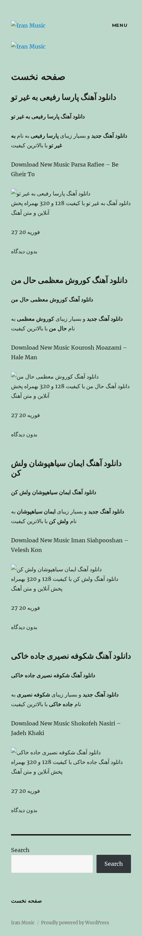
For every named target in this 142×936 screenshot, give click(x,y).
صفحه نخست (26, 900)
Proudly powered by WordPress (75, 923)
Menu (119, 25)
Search (20, 850)
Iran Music (23, 923)
